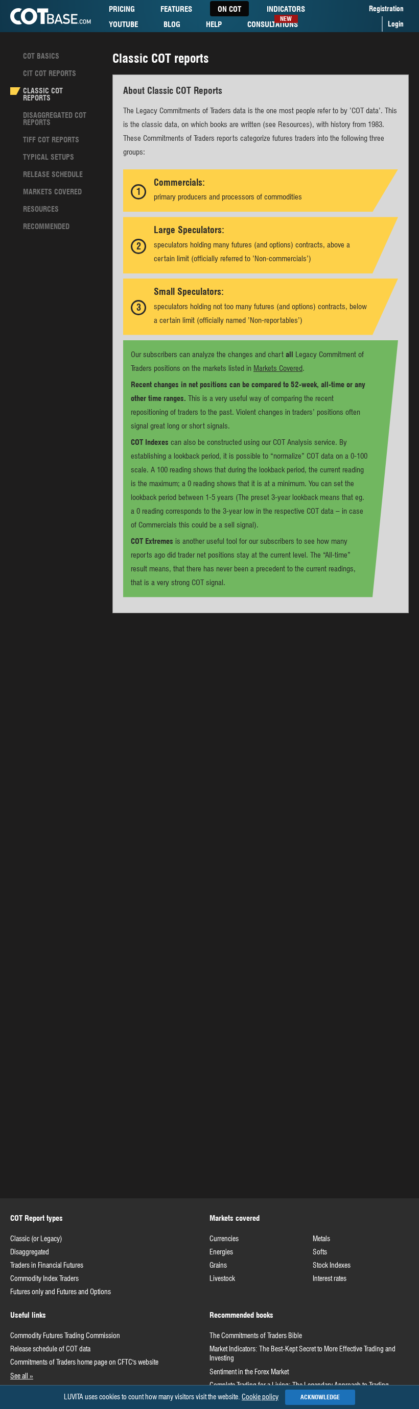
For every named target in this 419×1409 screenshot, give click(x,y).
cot (229, 9)
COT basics (41, 56)
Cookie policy (260, 1397)
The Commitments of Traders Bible (256, 1335)
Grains (218, 1265)
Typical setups (48, 157)
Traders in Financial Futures (46, 1265)
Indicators (286, 10)
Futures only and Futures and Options (60, 1292)
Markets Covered (52, 192)
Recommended (46, 226)
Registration (386, 9)
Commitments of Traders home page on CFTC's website (84, 1362)
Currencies (224, 1239)
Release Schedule (53, 174)
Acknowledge (320, 1397)
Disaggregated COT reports (54, 119)
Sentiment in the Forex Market (249, 1372)
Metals (321, 1239)
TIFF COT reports (51, 140)
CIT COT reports (49, 73)
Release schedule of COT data (50, 1349)
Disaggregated (29, 1252)
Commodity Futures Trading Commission (65, 1335)
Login (396, 24)
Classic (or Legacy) (36, 1239)
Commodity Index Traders (44, 1278)
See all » (21, 1376)
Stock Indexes (332, 1265)
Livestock (222, 1278)
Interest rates (329, 1278)
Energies (221, 1252)
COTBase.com (50, 16)
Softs (320, 1252)
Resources (41, 209)
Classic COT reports (43, 94)
